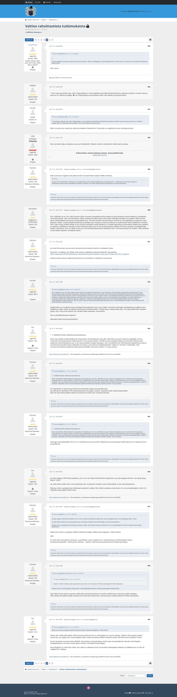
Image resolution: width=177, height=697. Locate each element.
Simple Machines (41, 694)
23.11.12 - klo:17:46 (55, 282)
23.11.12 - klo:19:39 (55, 566)
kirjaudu (149, 11)
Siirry (122, 675)
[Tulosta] (150, 39)
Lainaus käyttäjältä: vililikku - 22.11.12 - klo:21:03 (66, 117)
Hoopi (32, 108)
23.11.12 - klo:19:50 (55, 620)
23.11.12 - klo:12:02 (55, 169)
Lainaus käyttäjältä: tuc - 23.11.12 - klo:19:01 (65, 514)
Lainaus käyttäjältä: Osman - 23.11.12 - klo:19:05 (66, 627)
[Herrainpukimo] (33, 346)
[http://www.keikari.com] (33, 160)
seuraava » (38, 32)
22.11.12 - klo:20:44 (55, 46)
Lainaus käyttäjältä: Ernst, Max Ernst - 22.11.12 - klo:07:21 (69, 573)
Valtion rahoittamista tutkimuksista (55, 26)
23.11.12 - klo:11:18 (55, 138)
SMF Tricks (34, 692)
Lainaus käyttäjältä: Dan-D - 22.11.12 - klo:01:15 (68, 579)
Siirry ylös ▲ (149, 693)
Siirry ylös (29, 663)
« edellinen (29, 32)
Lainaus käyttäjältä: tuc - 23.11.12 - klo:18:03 (65, 371)
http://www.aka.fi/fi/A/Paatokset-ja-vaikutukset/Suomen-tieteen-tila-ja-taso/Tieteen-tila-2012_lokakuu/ (89, 254)
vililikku (33, 85)
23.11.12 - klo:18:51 (55, 363)
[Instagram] (88, 687)
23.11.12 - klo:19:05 (55, 507)
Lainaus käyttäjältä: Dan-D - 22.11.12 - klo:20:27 (66, 54)
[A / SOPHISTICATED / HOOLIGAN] (33, 67)
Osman (33, 168)
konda (33, 280)
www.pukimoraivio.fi (100, 155)
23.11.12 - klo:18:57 (55, 417)
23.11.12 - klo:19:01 (55, 472)
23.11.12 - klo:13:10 (55, 210)
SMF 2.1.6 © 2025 (29, 694)
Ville (33, 136)
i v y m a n (32, 44)
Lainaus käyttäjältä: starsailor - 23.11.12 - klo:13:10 (67, 289)
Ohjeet (127, 693)
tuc (32, 327)
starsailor (32, 208)
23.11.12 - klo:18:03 (55, 329)
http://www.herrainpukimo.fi (59, 354)
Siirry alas (29, 39)
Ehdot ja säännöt (137, 693)
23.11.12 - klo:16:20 (55, 242)
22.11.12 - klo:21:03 (55, 87)
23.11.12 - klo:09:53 (55, 109)
